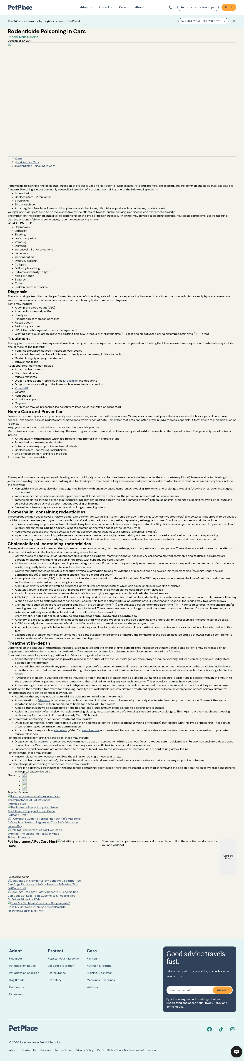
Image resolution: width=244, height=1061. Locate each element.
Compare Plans (228, 857)
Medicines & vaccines (101, 980)
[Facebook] (209, 1029)
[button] (86, 7)
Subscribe (222, 990)
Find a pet (15, 958)
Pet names (16, 994)
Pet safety (54, 980)
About (13, 1050)
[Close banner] (233, 21)
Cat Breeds (16, 987)
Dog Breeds (16, 980)
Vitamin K (44, 700)
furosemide (70, 380)
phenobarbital (90, 730)
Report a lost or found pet (198, 7)
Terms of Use (174, 1006)
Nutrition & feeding (99, 966)
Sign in (228, 7)
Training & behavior (99, 973)
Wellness (92, 987)
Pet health (93, 958)
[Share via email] (24, 788)
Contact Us (28, 1050)
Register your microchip (63, 958)
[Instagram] (232, 1029)
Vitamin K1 (21, 388)
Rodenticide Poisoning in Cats (35, 166)
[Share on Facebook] (24, 775)
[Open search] (171, 7)
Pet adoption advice (22, 966)
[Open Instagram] (24, 784)
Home (18, 158)
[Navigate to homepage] (22, 7)
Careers (45, 1050)
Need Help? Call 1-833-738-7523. (201, 21)
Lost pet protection (61, 966)
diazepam (60, 730)
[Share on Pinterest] (24, 780)
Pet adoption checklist (24, 973)
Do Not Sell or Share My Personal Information (126, 1050)
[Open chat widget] (236, 1051)
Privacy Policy (212, 1003)
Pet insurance (57, 973)
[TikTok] (221, 1029)
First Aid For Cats (27, 162)
